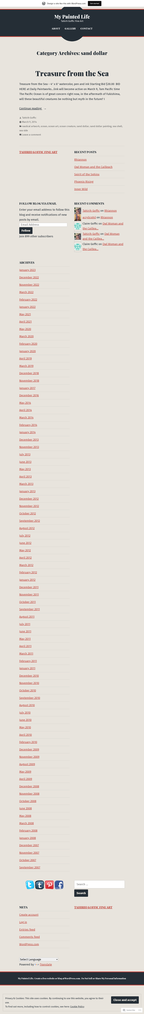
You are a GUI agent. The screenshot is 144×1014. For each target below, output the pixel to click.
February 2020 (28, 343)
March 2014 (26, 417)
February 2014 (28, 425)
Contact (86, 28)
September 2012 (29, 520)
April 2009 (25, 779)
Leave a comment (31, 135)
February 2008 (28, 830)
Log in (23, 922)
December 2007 (29, 845)
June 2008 (25, 808)
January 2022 (27, 307)
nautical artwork (31, 126)
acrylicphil (89, 217)
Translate (46, 964)
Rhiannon (80, 159)
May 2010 (25, 727)
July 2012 (24, 535)
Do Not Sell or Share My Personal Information (103, 978)
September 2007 (29, 867)
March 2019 (26, 366)
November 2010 (29, 683)
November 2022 (29, 284)
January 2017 (27, 388)
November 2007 (29, 852)
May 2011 (25, 639)
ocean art (53, 126)
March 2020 (26, 336)
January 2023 (27, 270)
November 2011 (29, 594)
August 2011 (26, 616)
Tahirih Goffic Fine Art (38, 152)
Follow (26, 230)
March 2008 (26, 823)
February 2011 (28, 661)
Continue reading (30, 109)
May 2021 (25, 314)
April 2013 (25, 476)
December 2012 (29, 498)
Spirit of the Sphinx (86, 174)
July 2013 (24, 454)
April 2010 (25, 734)
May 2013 (25, 469)
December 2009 (29, 749)
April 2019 (25, 358)
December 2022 (29, 277)
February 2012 (28, 572)
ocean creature (67, 126)
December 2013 (29, 439)
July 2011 (24, 624)
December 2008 (29, 786)
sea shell (117, 126)
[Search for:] (99, 884)
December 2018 (29, 373)
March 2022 (26, 292)
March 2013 (26, 484)
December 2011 (29, 587)
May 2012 (25, 550)
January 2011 (27, 668)
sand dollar (83, 126)
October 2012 (27, 513)
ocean (44, 126)
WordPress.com (29, 944)
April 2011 (25, 646)
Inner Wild (81, 189)
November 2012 (29, 506)
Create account (28, 914)
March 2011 (26, 653)
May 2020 (25, 329)
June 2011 (25, 631)
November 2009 (29, 756)
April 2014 (25, 410)
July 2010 (25, 712)
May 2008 (25, 816)
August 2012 (27, 528)
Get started (94, 3)
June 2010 (25, 720)
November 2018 (29, 380)
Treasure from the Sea (72, 73)
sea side (23, 130)
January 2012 (27, 579)
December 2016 (29, 395)
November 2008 (29, 793)
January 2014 (27, 432)
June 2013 (25, 462)
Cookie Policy (77, 1006)
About (56, 28)
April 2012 (25, 557)
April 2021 (25, 321)
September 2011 (29, 609)
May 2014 (25, 402)
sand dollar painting (101, 126)
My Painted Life (72, 16)
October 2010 (27, 690)
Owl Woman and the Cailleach (93, 167)
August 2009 (27, 764)
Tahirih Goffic (29, 117)
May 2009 (25, 771)
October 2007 (27, 860)
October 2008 (27, 801)
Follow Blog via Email (38, 203)
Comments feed (29, 937)
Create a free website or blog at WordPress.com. (57, 978)
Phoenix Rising (83, 181)
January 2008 (27, 838)
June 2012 (25, 543)
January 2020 (27, 351)
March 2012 (26, 565)
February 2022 (28, 299)
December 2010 (29, 675)
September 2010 (29, 698)
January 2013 (27, 491)
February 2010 (28, 742)
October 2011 (27, 602)
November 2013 (29, 447)
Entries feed (27, 929)
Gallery (70, 28)
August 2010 (27, 705)
